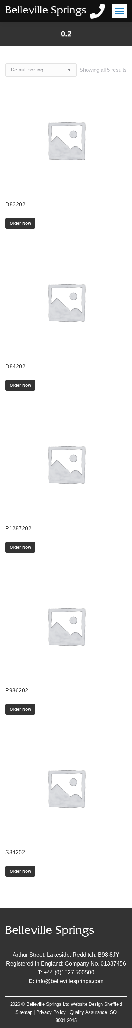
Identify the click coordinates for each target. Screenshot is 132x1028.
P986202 (16, 690)
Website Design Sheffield (96, 1004)
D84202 (15, 366)
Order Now (20, 223)
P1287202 (18, 528)
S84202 (15, 852)
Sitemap (23, 1012)
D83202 (15, 205)
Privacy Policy (51, 1012)
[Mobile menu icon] (119, 11)
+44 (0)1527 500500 (69, 972)
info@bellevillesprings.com (69, 981)
